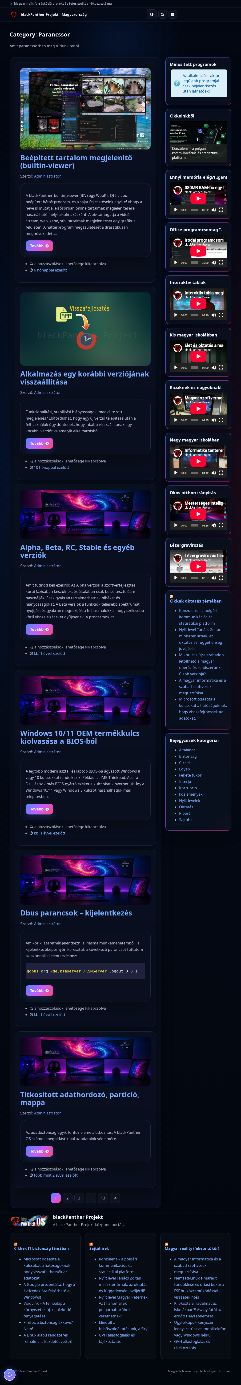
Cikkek (185, 762)
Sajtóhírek (99, 1248)
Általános (187, 750)
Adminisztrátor (47, 176)
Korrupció (188, 787)
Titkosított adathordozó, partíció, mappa (79, 1098)
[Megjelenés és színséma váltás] (152, 14)
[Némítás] (213, 209)
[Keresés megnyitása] (162, 14)
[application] (198, 198)
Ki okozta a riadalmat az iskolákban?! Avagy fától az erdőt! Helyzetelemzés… (198, 1310)
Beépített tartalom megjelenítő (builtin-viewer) (76, 161)
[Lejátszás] (175, 209)
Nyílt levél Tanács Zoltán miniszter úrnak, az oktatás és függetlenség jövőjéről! (195, 153)
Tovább (37, 245)
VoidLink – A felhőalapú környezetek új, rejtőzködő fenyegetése (47, 1310)
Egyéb (184, 769)
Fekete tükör (190, 775)
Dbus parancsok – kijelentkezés (76, 913)
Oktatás (186, 807)
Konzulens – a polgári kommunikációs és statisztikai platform (198, 617)
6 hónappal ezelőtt (50, 270)
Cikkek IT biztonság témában (41, 1248)
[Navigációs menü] (173, 14)
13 (103, 1198)
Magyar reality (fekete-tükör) (192, 1248)
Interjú (185, 781)
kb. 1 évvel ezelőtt (49, 653)
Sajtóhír (186, 819)
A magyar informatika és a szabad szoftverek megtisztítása (202, 687)
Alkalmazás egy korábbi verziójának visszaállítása (84, 377)
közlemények (191, 794)
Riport (184, 813)
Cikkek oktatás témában (196, 601)
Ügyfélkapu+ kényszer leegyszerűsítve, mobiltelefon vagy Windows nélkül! (200, 1329)
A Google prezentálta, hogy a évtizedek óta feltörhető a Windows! (49, 1291)
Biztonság (188, 756)
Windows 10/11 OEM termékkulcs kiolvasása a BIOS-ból (80, 737)
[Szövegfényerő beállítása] (10, 1375)
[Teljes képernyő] (221, 209)
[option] (198, 141)
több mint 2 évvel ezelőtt (56, 1175)
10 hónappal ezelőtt (51, 467)
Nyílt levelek (189, 800)
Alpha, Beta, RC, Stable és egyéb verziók (77, 551)
